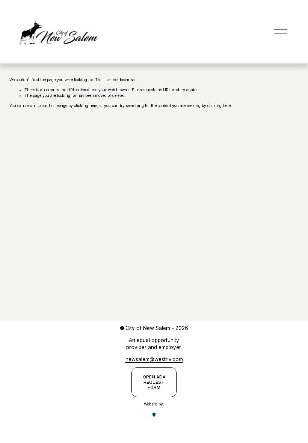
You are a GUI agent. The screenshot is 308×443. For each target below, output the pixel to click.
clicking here (85, 105)
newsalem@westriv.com (154, 359)
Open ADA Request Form (154, 382)
